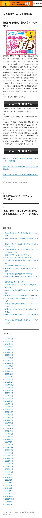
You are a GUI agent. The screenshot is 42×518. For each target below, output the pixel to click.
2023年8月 (9, 423)
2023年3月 (9, 436)
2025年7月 (9, 360)
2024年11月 (9, 382)
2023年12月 (9, 412)
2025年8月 (9, 358)
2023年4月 (9, 434)
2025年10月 (9, 352)
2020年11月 (9, 496)
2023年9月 (9, 420)
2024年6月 (9, 396)
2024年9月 (9, 388)
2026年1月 (9, 344)
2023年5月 (9, 431)
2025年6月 (9, 363)
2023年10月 (9, 417)
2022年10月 (9, 450)
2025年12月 (9, 347)
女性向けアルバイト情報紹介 (18, 14)
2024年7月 (9, 393)
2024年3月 (9, 404)
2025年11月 (9, 350)
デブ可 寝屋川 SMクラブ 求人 (15, 266)
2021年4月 (9, 483)
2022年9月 (9, 453)
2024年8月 (9, 390)
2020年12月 (9, 494)
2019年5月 (9, 504)
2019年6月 (9, 502)
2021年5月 (9, 480)
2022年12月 (9, 445)
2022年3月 (9, 469)
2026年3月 (9, 339)
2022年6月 (9, 461)
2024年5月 (9, 398)
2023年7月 (9, 426)
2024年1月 (9, 409)
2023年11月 (9, 415)
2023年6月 (9, 428)
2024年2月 (9, 407)
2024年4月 (9, 401)
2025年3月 (9, 371)
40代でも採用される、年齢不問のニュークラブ (21, 295)
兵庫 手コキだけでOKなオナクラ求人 (19, 257)
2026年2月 (9, 341)
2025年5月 (9, 366)
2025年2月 (9, 374)
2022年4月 (9, 466)
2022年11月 (9, 447)
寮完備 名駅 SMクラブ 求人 (14, 282)
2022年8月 (9, 455)
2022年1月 (9, 475)
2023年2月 (9, 439)
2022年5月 (9, 464)
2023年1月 (9, 442)
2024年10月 (9, 385)
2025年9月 (9, 355)
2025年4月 (9, 369)
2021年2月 (9, 488)
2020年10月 (9, 499)
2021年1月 (8, 491)
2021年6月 (9, 477)
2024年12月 (9, 379)
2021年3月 (9, 485)
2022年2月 (9, 472)
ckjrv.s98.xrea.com (11, 182)
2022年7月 (9, 458)
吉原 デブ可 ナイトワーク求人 (17, 255)
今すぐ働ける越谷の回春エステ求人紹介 (19, 274)
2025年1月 (9, 377)
